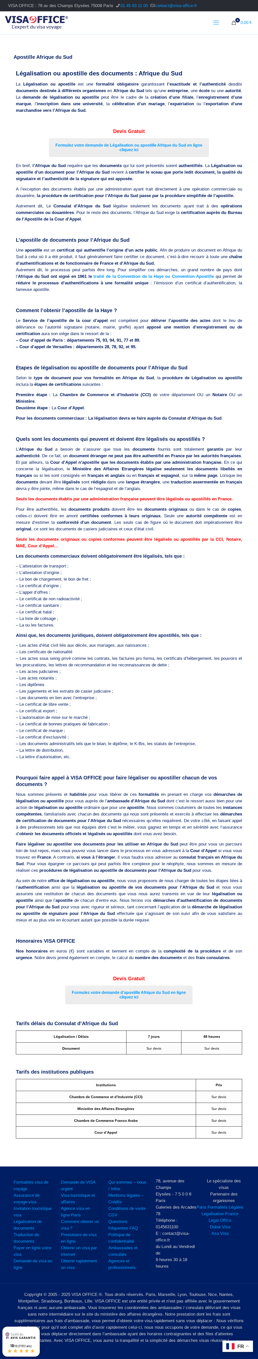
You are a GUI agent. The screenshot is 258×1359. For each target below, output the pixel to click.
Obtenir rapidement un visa (79, 1264)
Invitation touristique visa (33, 1211)
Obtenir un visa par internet (79, 1251)
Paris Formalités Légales (220, 1207)
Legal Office (220, 1220)
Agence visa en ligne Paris (75, 1211)
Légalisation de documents (28, 1225)
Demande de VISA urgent (78, 1185)
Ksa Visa (220, 1233)
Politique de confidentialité (121, 1238)
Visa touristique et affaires (78, 1198)
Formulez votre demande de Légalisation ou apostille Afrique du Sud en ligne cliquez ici (128, 147)
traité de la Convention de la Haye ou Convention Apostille (153, 276)
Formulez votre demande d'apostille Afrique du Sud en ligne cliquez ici (129, 994)
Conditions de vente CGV (127, 1211)
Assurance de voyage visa (27, 1198)
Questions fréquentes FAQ (123, 1225)
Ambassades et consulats (123, 1251)
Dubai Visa (220, 1227)
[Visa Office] (36, 22)
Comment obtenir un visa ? (80, 1225)
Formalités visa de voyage (31, 1185)
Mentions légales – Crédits (126, 1198)
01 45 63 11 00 (134, 5)
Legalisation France (220, 1213)
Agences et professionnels (122, 1264)
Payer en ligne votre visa (32, 1251)
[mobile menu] (216, 22)
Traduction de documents (26, 1238)
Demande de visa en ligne (33, 1264)
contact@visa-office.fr (176, 5)
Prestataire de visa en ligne (78, 1238)
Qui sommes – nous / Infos (127, 1185)
